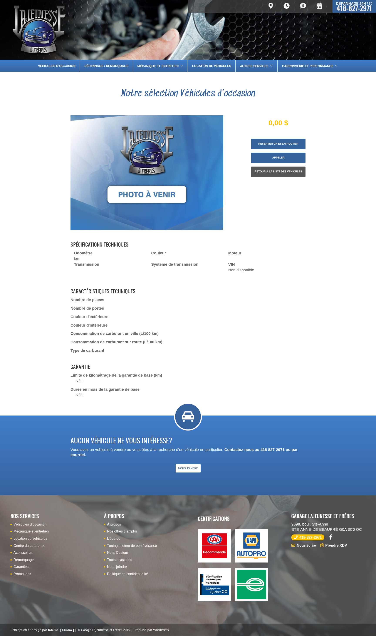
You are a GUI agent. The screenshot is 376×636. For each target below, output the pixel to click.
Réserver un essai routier (278, 143)
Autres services (254, 66)
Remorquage (23, 560)
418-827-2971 (354, 7)
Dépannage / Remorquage (106, 66)
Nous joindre (188, 468)
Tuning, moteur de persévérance (132, 546)
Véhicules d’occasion (57, 66)
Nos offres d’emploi (122, 531)
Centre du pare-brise (29, 546)
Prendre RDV (336, 545)
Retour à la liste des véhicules (278, 171)
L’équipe (113, 538)
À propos (114, 524)
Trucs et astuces (119, 560)
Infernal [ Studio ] (61, 630)
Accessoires (22, 552)
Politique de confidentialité (127, 574)
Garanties (21, 567)
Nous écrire (306, 545)
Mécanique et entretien (158, 66)
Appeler (278, 157)
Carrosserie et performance (307, 66)
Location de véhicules (211, 66)
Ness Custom (117, 552)
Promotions (22, 574)
